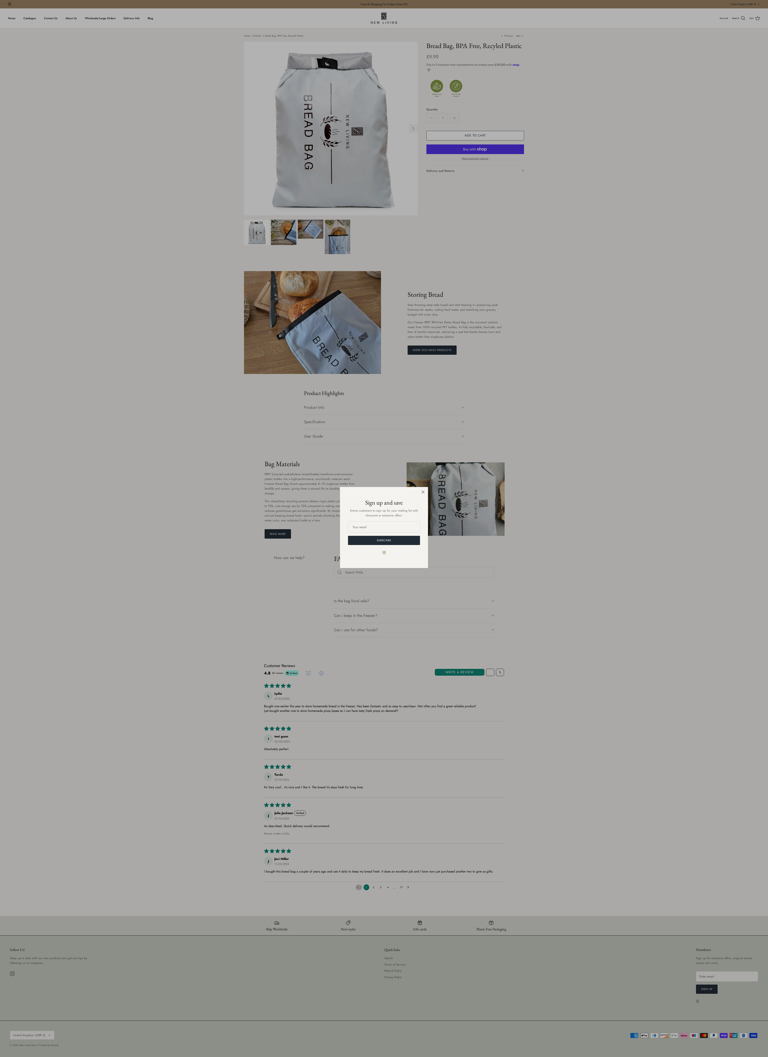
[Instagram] (384, 552)
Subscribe (384, 540)
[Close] (423, 492)
